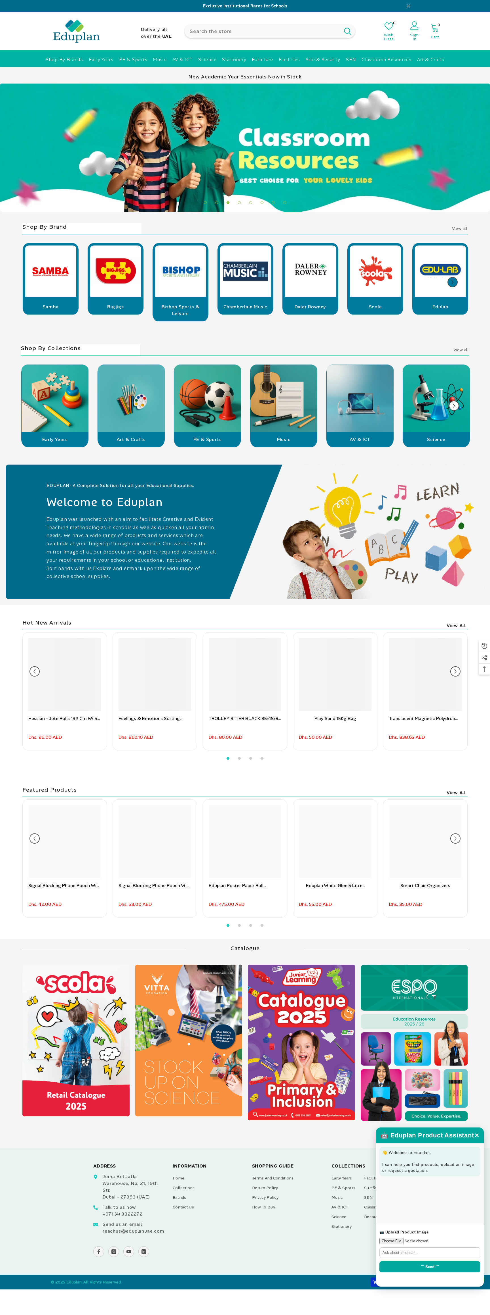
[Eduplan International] (51, 273)
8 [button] (284, 202)
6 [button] (262, 202)
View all (460, 228)
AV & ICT (360, 439)
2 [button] (216, 202)
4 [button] (239, 202)
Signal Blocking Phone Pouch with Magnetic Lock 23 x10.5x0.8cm (64, 886)
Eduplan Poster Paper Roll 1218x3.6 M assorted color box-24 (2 (245, 886)
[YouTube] (128, 1251)
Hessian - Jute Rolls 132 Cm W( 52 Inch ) (64, 718)
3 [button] (228, 202)
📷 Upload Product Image (403, 1232)
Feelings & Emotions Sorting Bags (149, 718)
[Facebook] (98, 1251)
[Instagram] (113, 1251)
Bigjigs (115, 307)
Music (284, 439)
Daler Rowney (310, 307)
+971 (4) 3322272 (123, 1214)
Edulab (440, 307)
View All (456, 626)
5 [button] (250, 202)
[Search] (270, 31)
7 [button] (273, 202)
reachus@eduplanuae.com (133, 1231)
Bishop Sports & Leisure (181, 310)
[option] (245, 6)
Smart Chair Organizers (425, 886)
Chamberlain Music (245, 307)
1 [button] (205, 202)
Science (436, 439)
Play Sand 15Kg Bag (335, 718)
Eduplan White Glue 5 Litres (335, 886)
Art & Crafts (131, 439)
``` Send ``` (430, 1267)
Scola (375, 307)
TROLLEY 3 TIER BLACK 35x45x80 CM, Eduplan (245, 718)
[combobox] (262, 31)
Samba (51, 307)
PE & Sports (207, 439)
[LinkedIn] (143, 1251)
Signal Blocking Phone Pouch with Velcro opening (155, 886)
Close (408, 6)
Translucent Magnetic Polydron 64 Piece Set (422, 718)
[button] (452, 282)
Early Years (55, 439)
